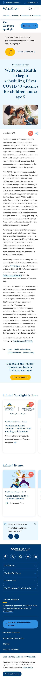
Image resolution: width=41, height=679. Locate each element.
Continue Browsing (12, 674)
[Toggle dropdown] (29, 26)
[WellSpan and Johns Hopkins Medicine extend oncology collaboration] (14, 442)
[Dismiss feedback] (35, 524)
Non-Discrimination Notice (13, 638)
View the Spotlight (20, 377)
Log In (10, 52)
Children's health (14, 352)
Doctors (6, 15)
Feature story (28, 352)
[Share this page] (36, 133)
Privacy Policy (28, 667)
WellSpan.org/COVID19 (12, 275)
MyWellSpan (15, 266)
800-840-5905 (31, 606)
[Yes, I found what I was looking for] (10, 536)
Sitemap (6, 644)
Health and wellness (20, 65)
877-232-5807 (8, 611)
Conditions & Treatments (30, 15)
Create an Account (25, 52)
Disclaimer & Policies (11, 633)
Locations (15, 15)
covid (10, 349)
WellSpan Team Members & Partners (19, 624)
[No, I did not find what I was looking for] (16, 536)
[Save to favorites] (30, 133)
